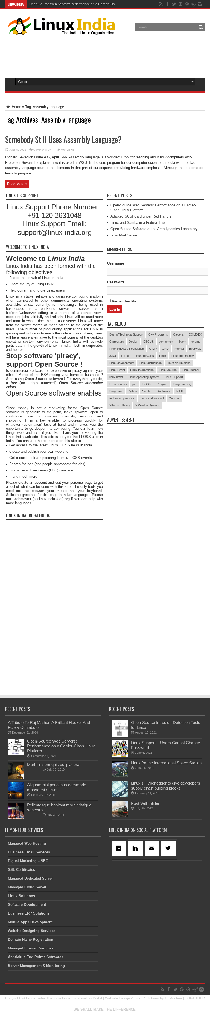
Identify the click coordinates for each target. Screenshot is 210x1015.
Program (162, 384)
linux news (116, 377)
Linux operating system (144, 377)
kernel (125, 355)
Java (112, 355)
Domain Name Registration (30, 939)
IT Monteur (173, 998)
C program (116, 341)
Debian (133, 341)
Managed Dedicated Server (30, 878)
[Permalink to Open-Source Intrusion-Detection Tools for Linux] (120, 735)
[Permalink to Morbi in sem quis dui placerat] (16, 777)
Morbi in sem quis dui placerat (53, 764)
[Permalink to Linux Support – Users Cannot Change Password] (120, 755)
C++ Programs (158, 334)
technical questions (122, 398)
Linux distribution (150, 362)
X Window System (147, 405)
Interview (195, 348)
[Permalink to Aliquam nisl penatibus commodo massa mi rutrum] (16, 798)
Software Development (27, 905)
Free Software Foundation (126, 348)
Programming (182, 384)
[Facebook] (120, 848)
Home (16, 107)
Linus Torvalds (144, 355)
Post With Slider (145, 803)
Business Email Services (29, 852)
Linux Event (117, 370)
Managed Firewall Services (30, 948)
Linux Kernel (190, 370)
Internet (179, 348)
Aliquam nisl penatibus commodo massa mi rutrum (56, 787)
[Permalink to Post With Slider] (120, 816)
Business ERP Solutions (28, 913)
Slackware (164, 391)
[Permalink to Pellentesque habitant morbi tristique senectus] (16, 818)
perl (134, 384)
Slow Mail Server (123, 235)
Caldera (178, 334)
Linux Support (174, 377)
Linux (162, 355)
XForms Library (119, 405)
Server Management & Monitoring (36, 966)
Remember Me (123, 301)
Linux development (121, 362)
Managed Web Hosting (27, 843)
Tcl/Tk (180, 391)
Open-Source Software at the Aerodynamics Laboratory (154, 229)
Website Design (117, 998)
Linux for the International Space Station (166, 763)
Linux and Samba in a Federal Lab (137, 223)
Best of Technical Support (126, 334)
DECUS (148, 341)
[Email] (153, 848)
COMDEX (195, 334)
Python (132, 391)
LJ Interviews (118, 384)
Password (115, 282)
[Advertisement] (105, 55)
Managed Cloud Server (27, 887)
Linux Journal (168, 370)
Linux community (182, 355)
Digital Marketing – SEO (28, 861)
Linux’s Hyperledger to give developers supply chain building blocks (165, 785)
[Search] (201, 27)
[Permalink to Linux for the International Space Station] (120, 776)
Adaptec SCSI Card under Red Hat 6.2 (140, 216)
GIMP (153, 348)
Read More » (17, 184)
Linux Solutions (21, 896)
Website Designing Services (31, 931)
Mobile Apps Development (30, 922)
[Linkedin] (136, 848)
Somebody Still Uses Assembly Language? (63, 139)
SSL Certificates (21, 870)
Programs (115, 391)
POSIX (146, 384)
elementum (166, 341)
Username (115, 263)
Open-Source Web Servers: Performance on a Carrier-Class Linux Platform (84, 4)
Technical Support (152, 398)
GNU (165, 348)
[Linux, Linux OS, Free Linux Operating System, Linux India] (60, 30)
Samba (146, 391)
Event (182, 341)
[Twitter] (169, 848)
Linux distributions (179, 362)
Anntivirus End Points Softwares (35, 957)
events (195, 341)
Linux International (142, 370)
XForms (174, 398)
